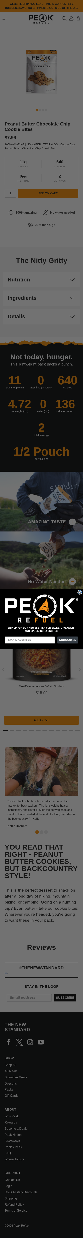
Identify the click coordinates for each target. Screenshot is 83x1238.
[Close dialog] (79, 592)
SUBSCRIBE (67, 639)
